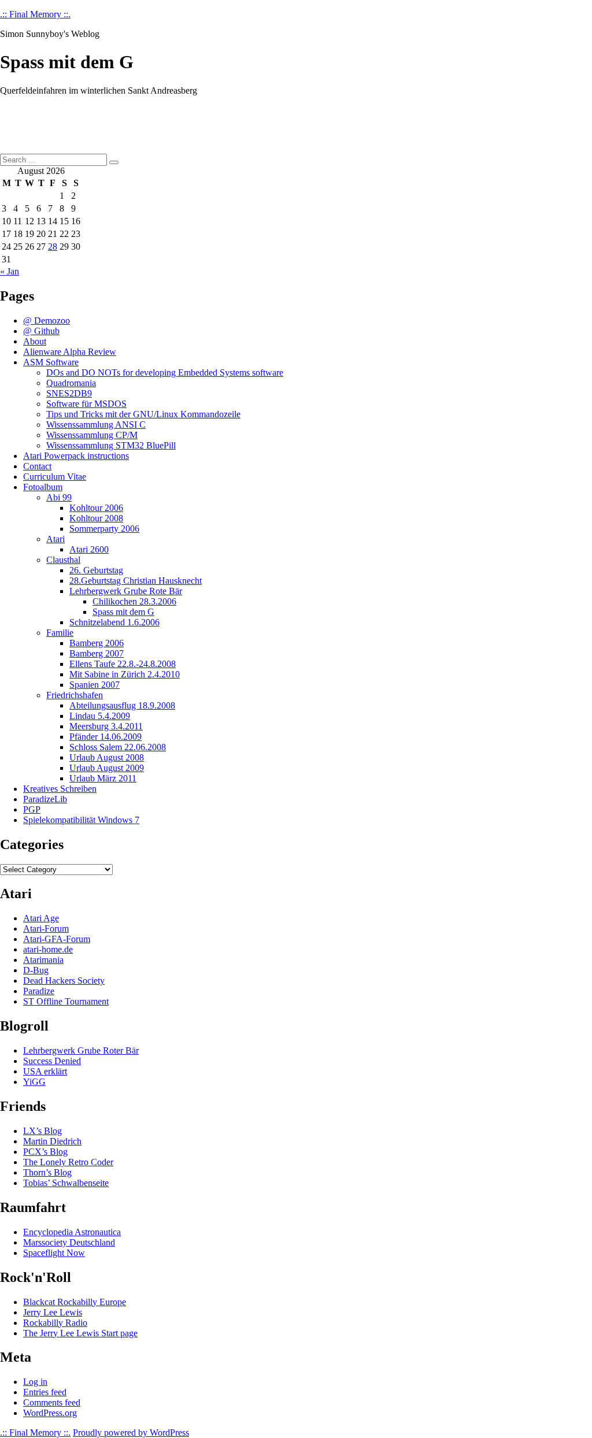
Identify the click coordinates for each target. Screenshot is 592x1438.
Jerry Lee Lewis (52, 1312)
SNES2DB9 (69, 393)
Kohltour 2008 (96, 518)
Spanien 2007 (94, 685)
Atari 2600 (89, 549)
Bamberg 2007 (96, 653)
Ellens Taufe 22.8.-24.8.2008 (122, 664)
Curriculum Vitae (54, 476)
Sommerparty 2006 (104, 528)
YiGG (34, 1082)
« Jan (9, 271)
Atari (55, 539)
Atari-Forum (46, 928)
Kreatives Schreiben (60, 789)
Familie (59, 633)
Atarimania (43, 960)
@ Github (41, 331)
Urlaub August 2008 (106, 757)
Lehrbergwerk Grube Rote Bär (125, 591)
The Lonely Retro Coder (68, 1162)
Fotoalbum (42, 487)
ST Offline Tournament (66, 1001)
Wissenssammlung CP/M (92, 435)
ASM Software (51, 362)
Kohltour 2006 (96, 508)
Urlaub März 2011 (102, 778)
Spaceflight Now (54, 1253)
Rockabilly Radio (55, 1323)
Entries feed (44, 1392)
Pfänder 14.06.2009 (105, 737)
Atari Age (41, 918)
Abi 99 (59, 497)
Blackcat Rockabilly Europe (74, 1302)
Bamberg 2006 (96, 643)
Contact (37, 466)
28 (52, 246)
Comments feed (51, 1402)
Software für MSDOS (86, 404)
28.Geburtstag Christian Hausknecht (135, 580)
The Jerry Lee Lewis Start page (80, 1333)
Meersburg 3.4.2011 (106, 726)
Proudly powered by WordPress (131, 1432)
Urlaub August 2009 (106, 768)
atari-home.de (48, 949)
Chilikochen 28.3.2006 (134, 601)
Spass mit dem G (123, 612)
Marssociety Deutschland (69, 1242)
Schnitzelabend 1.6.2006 (114, 622)
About (34, 341)
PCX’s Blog (45, 1152)
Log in (35, 1382)
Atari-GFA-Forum (56, 939)
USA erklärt (45, 1071)
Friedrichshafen (74, 695)
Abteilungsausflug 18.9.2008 (122, 705)
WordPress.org (50, 1413)
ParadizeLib (45, 799)
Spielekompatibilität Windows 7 (81, 820)
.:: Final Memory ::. (35, 14)
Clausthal (63, 560)
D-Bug (36, 970)
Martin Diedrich (52, 1141)
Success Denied (52, 1061)
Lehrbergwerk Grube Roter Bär (81, 1050)
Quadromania (71, 383)
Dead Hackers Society (64, 980)
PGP (31, 809)
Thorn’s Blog (47, 1172)
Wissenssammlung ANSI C (96, 424)
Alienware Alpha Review (69, 352)
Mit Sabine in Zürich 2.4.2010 (124, 674)
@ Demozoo (46, 320)
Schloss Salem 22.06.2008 (117, 747)
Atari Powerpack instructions (76, 456)
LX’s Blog (42, 1131)
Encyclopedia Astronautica (72, 1232)
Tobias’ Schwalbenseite (66, 1183)
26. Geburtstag (96, 570)
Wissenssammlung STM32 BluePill (111, 445)
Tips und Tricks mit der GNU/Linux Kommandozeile (143, 414)
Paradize (38, 991)
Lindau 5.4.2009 (99, 716)
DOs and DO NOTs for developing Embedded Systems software (164, 372)
